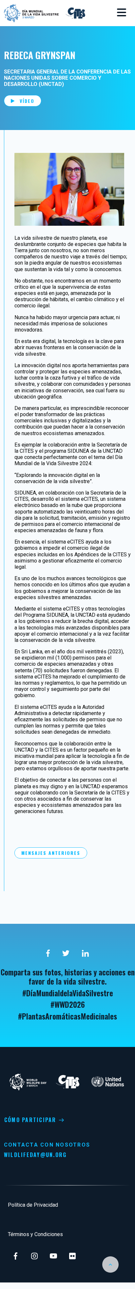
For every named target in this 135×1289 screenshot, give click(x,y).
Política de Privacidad (33, 1205)
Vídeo (27, 100)
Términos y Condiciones (35, 1234)
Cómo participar (30, 1120)
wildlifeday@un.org (35, 1155)
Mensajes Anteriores (50, 852)
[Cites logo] (74, 12)
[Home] (31, 12)
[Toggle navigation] (121, 13)
